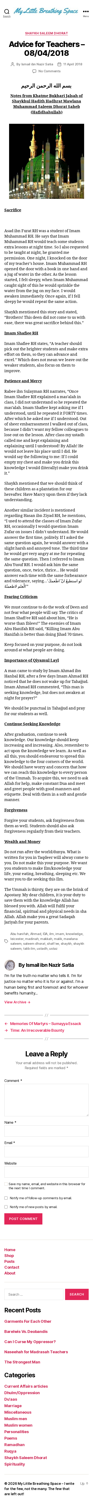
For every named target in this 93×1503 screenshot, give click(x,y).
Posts (9, 1261)
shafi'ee (53, 943)
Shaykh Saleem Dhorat (46, 33)
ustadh (42, 948)
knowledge (74, 934)
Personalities (16, 1431)
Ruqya (10, 1451)
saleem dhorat (34, 943)
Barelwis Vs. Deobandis (26, 1331)
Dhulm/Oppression (22, 1392)
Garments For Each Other (27, 1321)
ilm (51, 934)
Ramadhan (14, 1444)
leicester (17, 939)
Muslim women (18, 1425)
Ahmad (35, 934)
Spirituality (14, 1464)
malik (58, 939)
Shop (9, 1255)
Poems (10, 1438)
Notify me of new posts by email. (33, 1207)
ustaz (53, 948)
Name (10, 1123)
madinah (31, 939)
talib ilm (29, 948)
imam (59, 934)
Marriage (13, 1405)
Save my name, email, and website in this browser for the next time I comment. (47, 1186)
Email (9, 1143)
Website (10, 1163)
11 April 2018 (72, 64)
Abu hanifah (19, 934)
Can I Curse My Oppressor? (30, 1341)
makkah (46, 939)
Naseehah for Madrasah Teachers (36, 1352)
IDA (45, 934)
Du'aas (10, 1399)
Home (9, 1249)
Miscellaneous (17, 1412)
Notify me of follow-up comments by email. (41, 1198)
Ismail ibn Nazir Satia (37, 64)
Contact (11, 1267)
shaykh (66, 943)
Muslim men (15, 1418)
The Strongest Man (22, 1362)
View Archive (17, 1002)
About (9, 1273)
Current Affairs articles (26, 1386)
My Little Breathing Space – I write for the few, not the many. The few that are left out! (39, 1488)
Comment (13, 1081)
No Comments (49, 71)
